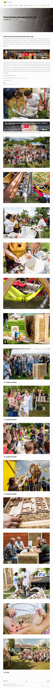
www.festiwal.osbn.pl (9, 84)
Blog (25, 5)
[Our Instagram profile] (40, 5)
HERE (10, 80)
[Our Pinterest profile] (48, 5)
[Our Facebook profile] (37, 5)
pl (34, 5)
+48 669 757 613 (20, 686)
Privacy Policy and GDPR (45, 686)
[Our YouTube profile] (43, 5)
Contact (30, 5)
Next (48, 681)
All (26, 681)
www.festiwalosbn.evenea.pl (20, 78)
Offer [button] (21, 5)
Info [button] (16, 5)
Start (5, 5)
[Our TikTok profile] (46, 5)
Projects (11, 5)
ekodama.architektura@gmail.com (10, 686)
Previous (5, 681)
